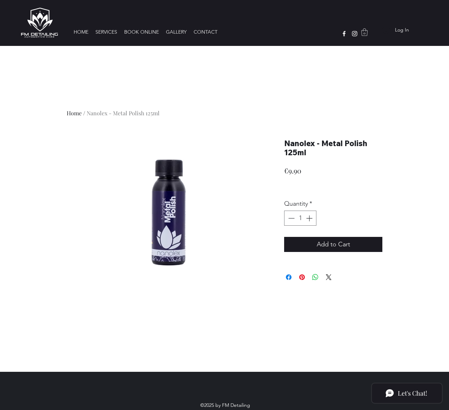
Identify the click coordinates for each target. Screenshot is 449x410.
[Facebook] (344, 33)
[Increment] (309, 218)
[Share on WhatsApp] (315, 277)
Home (74, 113)
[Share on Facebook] (288, 277)
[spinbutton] (300, 218)
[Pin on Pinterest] (302, 277)
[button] (364, 32)
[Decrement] (290, 218)
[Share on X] (328, 277)
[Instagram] (354, 33)
